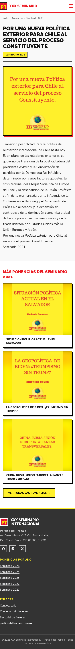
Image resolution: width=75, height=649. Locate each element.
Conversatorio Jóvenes (14, 611)
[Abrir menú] (71, 6)
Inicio (5, 18)
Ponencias (17, 18)
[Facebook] (3, 548)
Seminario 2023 (9, 578)
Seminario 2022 (9, 584)
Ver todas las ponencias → (29, 493)
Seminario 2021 (35, 18)
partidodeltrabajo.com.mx (16, 623)
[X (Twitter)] (22, 548)
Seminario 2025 (9, 566)
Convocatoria (8, 605)
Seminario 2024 (9, 572)
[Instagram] (12, 548)
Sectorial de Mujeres (13, 617)
